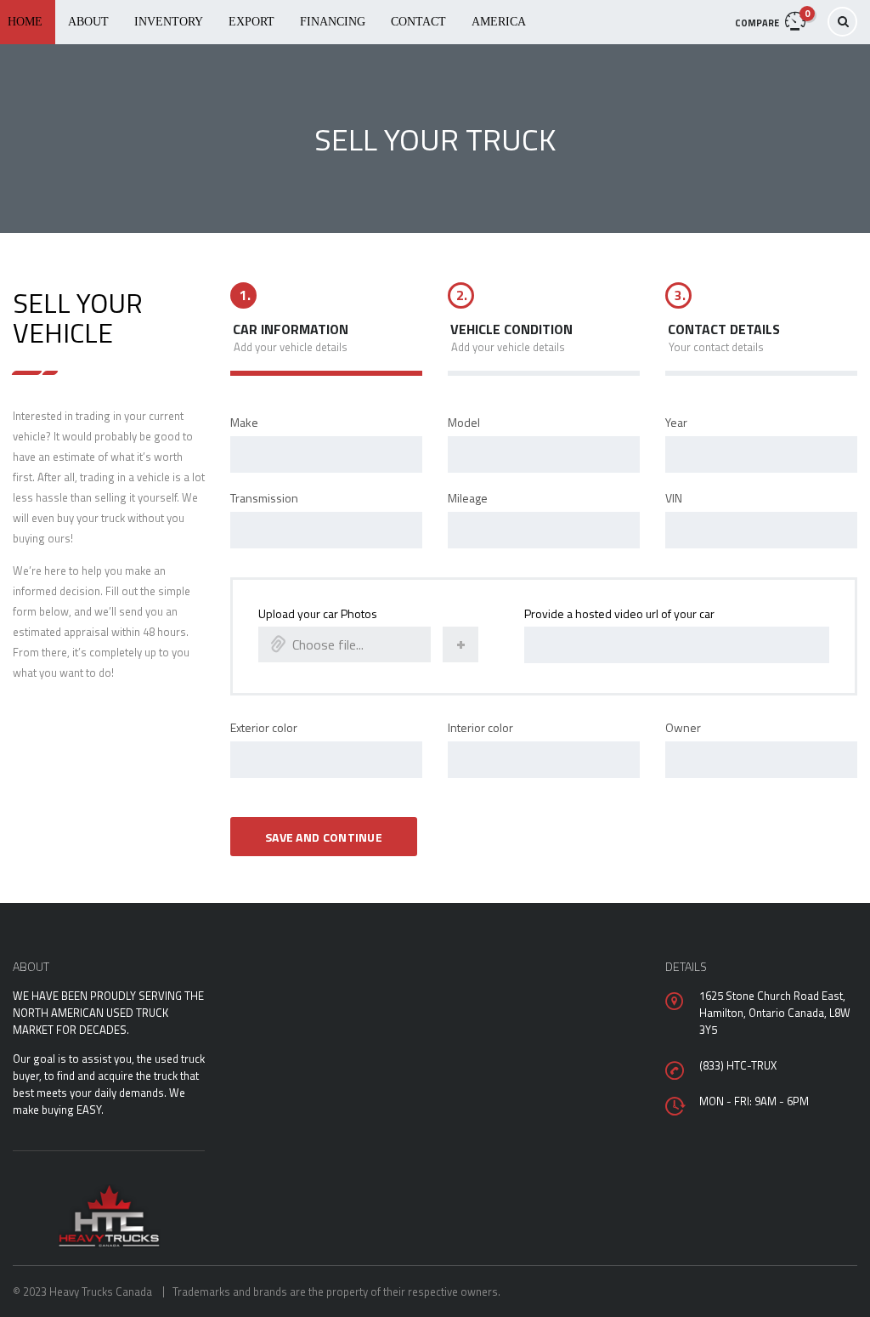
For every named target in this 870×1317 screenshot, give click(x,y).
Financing (332, 21)
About (88, 21)
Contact (418, 21)
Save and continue (323, 837)
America (499, 21)
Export (251, 21)
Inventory (168, 21)
